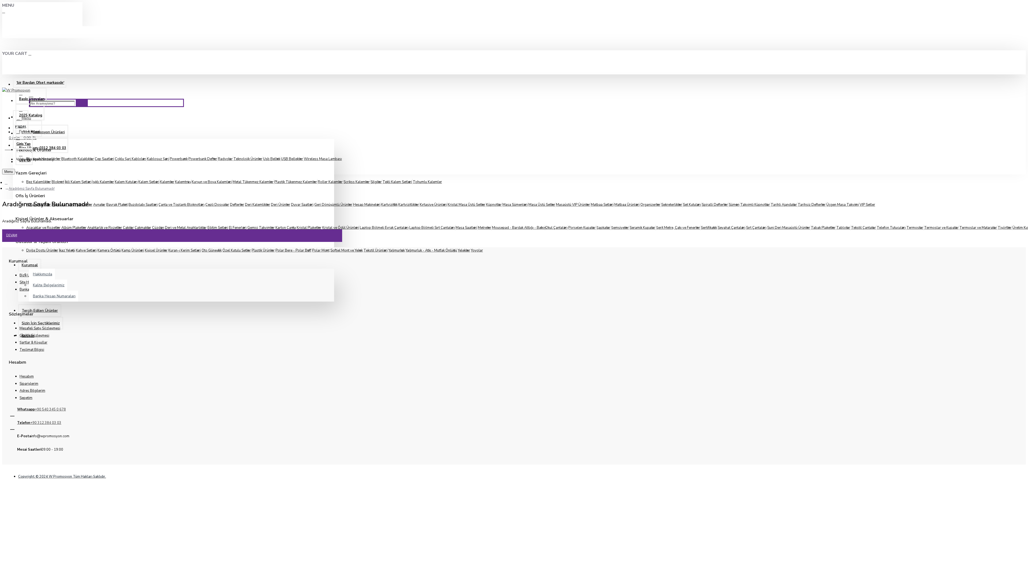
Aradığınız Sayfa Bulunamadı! (32, 188)
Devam (11, 235)
